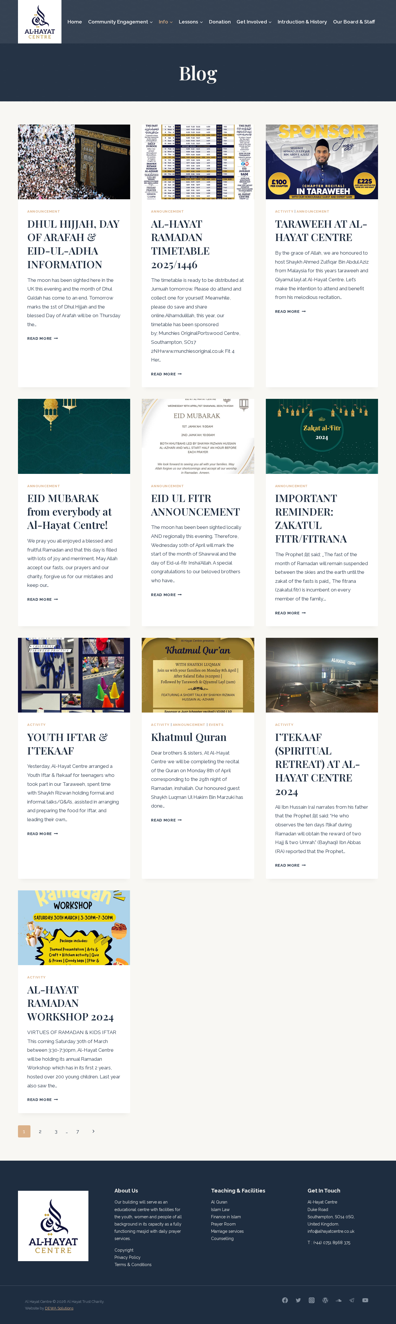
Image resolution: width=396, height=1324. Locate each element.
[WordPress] (325, 1300)
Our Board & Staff (354, 22)
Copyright (124, 1250)
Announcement (43, 211)
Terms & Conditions (133, 1264)
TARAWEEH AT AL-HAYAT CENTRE (321, 230)
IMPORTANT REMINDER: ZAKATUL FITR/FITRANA (311, 518)
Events (216, 725)
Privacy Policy (128, 1257)
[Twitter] (298, 1300)
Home (75, 22)
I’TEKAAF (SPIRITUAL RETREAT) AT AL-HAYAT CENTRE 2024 (317, 764)
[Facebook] (285, 1300)
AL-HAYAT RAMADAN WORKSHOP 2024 (70, 1002)
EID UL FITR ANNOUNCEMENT (195, 504)
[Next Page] (94, 1131)
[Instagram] (311, 1300)
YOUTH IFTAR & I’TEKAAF (67, 743)
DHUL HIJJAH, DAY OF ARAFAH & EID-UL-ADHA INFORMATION (73, 243)
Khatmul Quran (189, 737)
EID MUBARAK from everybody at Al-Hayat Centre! (69, 511)
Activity (284, 211)
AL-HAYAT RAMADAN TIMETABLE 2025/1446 (180, 243)
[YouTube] (365, 1300)
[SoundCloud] (338, 1300)
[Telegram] (352, 1300)
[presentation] (74, 162)
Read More (42, 338)
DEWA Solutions (59, 1308)
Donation (220, 22)
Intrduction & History (302, 22)
